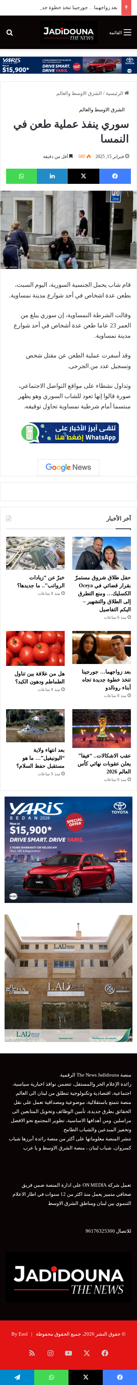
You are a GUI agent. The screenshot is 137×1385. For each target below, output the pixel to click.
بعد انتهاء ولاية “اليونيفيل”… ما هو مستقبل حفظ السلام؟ (40, 758)
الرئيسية (115, 93)
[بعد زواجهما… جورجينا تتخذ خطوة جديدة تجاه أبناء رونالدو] (101, 647)
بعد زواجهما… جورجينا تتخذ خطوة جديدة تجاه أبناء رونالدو (59, 7)
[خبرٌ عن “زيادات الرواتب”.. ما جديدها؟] (35, 553)
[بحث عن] (9, 35)
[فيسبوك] (115, 176)
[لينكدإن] (52, 176)
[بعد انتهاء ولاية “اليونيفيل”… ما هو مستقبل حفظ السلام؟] (35, 725)
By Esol (19, 1334)
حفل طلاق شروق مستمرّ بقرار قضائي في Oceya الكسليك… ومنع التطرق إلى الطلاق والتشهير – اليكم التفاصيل (103, 593)
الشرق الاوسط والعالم (79, 93)
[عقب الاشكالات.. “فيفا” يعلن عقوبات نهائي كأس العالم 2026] (101, 728)
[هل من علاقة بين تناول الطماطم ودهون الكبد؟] (35, 648)
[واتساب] (21, 176)
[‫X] (83, 176)
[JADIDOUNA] (68, 32)
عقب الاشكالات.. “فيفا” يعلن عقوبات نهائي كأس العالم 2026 (104, 764)
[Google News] (68, 467)
